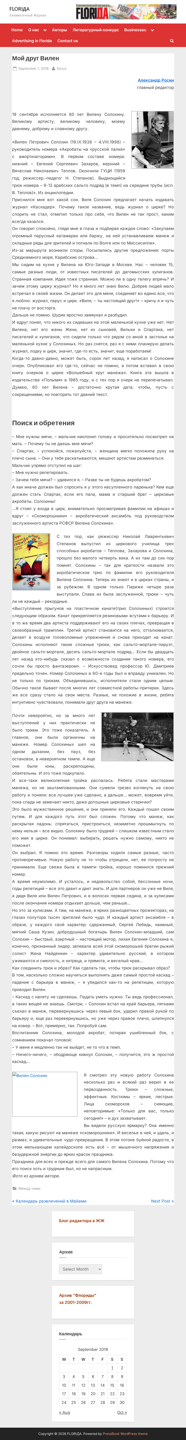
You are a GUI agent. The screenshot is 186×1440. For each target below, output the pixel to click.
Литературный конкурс (96, 29)
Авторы (59, 29)
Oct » (122, 1412)
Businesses (135, 29)
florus (62, 68)
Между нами (29, 1188)
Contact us (67, 40)
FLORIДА (19, 9)
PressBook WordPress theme (125, 1434)
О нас (33, 29)
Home (17, 29)
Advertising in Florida (32, 40)
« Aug (64, 1412)
